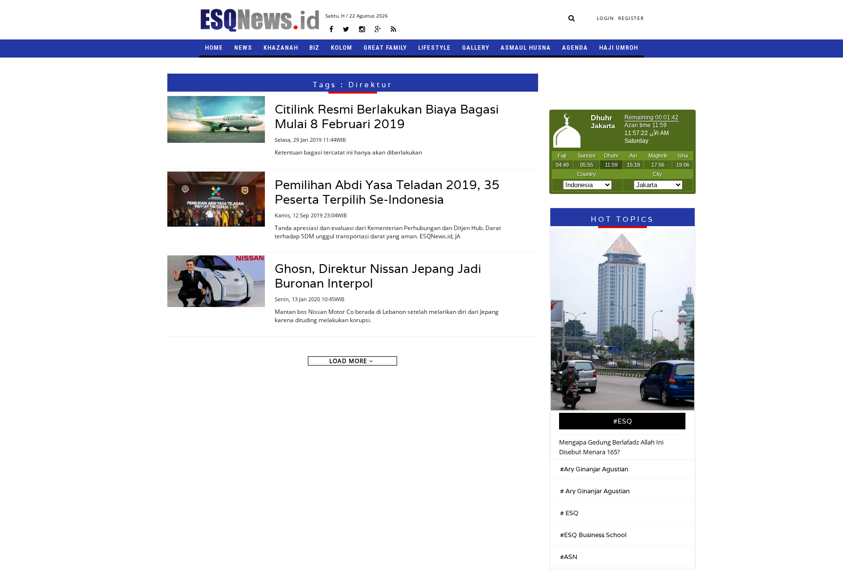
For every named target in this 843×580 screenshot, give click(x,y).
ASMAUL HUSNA (526, 47)
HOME (214, 47)
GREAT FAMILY (385, 47)
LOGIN (605, 18)
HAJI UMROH (618, 47)
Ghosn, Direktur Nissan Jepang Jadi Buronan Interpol (378, 276)
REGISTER (631, 18)
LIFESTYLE (434, 47)
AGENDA (575, 47)
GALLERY (475, 47)
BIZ (314, 47)
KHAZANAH (280, 47)
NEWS (243, 47)
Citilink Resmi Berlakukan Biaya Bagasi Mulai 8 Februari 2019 (387, 116)
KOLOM (341, 47)
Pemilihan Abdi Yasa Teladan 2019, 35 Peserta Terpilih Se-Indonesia (387, 192)
